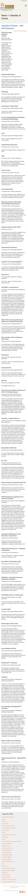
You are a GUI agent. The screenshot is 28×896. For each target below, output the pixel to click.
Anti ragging (5, 837)
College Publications (6, 850)
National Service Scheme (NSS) (9, 834)
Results (4, 832)
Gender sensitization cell (7, 861)
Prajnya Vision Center (7, 855)
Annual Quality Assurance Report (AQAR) (11, 841)
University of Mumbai (7, 843)
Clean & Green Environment (8, 826)
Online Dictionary (6, 877)
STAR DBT (4, 866)
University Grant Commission (9, 828)
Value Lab (4, 821)
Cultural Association (6, 852)
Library (3, 819)
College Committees (7, 859)
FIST (3, 863)
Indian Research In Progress (8, 870)
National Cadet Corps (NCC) (8, 868)
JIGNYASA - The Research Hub (9, 879)
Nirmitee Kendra (6, 875)
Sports (3, 839)
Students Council (6, 846)
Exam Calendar (5, 830)
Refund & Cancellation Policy (9, 881)
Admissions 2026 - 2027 (7, 848)
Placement (4, 872)
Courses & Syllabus (6, 857)
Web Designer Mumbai (19, 890)
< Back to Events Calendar (20, 31)
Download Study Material (8, 817)
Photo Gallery (5, 823)
